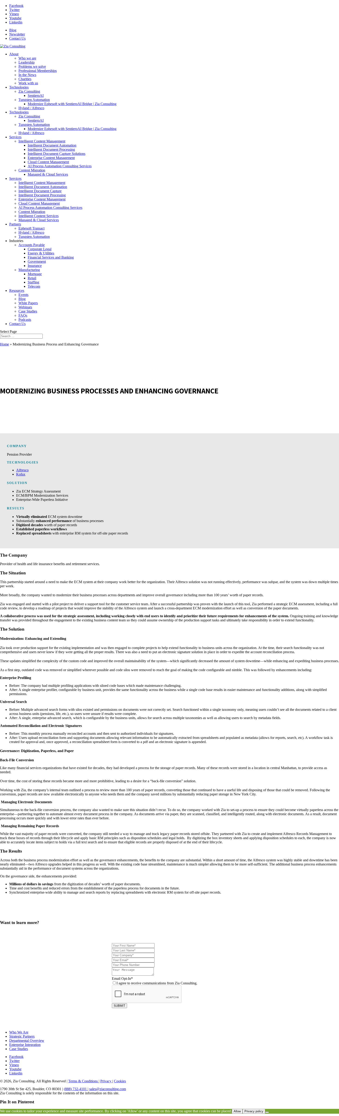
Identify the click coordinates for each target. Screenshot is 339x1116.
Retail (32, 278)
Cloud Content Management (48, 162)
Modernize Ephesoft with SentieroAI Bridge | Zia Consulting (72, 104)
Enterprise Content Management (51, 158)
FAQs (22, 315)
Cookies (120, 1081)
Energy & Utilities (41, 253)
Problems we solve (32, 66)
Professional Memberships (37, 71)
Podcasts (24, 320)
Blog (12, 30)
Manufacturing (29, 270)
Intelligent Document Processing (51, 149)
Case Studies (27, 311)
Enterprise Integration (25, 1045)
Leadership (26, 62)
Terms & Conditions (83, 1081)
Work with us (28, 83)
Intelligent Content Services (38, 216)
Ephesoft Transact (31, 228)
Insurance (35, 266)
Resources (16, 290)
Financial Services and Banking (51, 257)
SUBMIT (119, 1005)
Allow (237, 1111)
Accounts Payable (31, 245)
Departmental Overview (26, 1040)
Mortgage (35, 274)
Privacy (106, 1081)
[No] (267, 1112)
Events (23, 295)
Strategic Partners (22, 1036)
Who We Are (18, 1032)
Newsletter (17, 34)
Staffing (33, 282)
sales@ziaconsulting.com (107, 1089)
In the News (27, 75)
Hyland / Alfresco (31, 108)
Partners (15, 224)
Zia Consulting (29, 91)
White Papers (28, 303)
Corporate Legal (39, 249)
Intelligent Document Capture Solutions (56, 154)
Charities (24, 79)
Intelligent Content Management (41, 141)
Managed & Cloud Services (48, 174)
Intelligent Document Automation (52, 145)
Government (37, 261)
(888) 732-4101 (76, 1089)
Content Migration (31, 170)
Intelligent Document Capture (40, 191)
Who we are (27, 58)
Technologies (19, 87)
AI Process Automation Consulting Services (60, 166)
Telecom (34, 286)
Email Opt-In (154, 981)
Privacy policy (253, 1111)
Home (4, 344)
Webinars (25, 307)
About (13, 54)
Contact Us (17, 38)
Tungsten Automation (34, 100)
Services (15, 137)
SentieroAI (36, 95)
